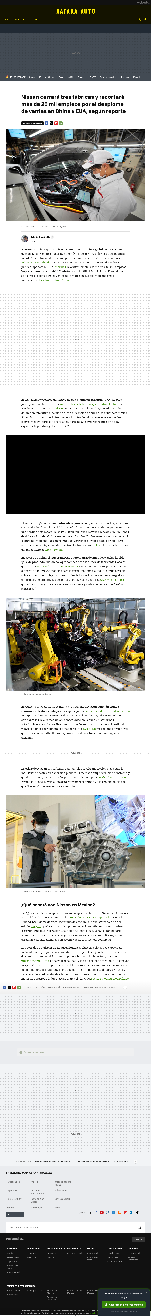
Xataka (10, 1253)
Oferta (32, 76)
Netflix (71, 76)
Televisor (125, 76)
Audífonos (49, 76)
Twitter (140, 19)
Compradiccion (114, 1261)
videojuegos (36, 1207)
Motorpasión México (93, 1291)
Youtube (101, 1212)
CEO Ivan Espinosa (112, 579)
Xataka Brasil (13, 1294)
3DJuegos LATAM (34, 1290)
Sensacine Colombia (52, 1298)
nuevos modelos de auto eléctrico (108, 711)
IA (40, 76)
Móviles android (62, 1198)
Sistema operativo (108, 76)
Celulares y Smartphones (37, 1192)
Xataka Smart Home (13, 1266)
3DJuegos (31, 1253)
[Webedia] (144, 2)
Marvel (136, 76)
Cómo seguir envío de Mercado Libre (92, 1161)
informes (60, 267)
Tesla (61, 76)
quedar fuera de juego (111, 777)
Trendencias (113, 1253)
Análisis (34, 1181)
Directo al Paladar (75, 1253)
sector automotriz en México (110, 978)
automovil (55, 987)
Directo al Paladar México (75, 1291)
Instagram (107, 1212)
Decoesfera (112, 1257)
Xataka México (13, 1290)
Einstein (81, 76)
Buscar (139, 1227)
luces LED (89, 728)
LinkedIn (131, 1212)
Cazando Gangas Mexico (62, 1183)
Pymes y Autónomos (133, 1258)
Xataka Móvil (13, 1257)
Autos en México (73, 987)
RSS (119, 1212)
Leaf (99, 545)
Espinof (50, 1257)
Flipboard (56, 123)
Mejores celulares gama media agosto (53, 1161)
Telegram (113, 1212)
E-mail (61, 123)
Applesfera (12, 1261)
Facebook (145, 19)
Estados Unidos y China (54, 280)
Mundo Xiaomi (13, 1272)
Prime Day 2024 (14, 1198)
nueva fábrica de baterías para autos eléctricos (90, 404)
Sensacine (52, 1253)
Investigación (13, 1181)
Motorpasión (93, 1253)
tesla (7, 19)
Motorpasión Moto (93, 1258)
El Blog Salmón (134, 1253)
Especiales (12, 1190)
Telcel (57, 1207)
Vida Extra (31, 1257)
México (10, 1207)
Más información (97, 1313)
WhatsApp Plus (121, 1161)
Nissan (59, 408)
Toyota (58, 549)
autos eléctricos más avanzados (57, 566)
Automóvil (75, 11)
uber (16, 19)
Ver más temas (15, 1214)
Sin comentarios (34, 123)
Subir (136, 1239)
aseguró (36, 926)
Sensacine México (52, 1291)
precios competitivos (35, 961)
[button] (42, 237)
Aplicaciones (60, 1190)
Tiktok (137, 1212)
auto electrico (31, 19)
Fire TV (93, 76)
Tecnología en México (37, 1200)
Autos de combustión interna (100, 987)
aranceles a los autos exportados (90, 917)
